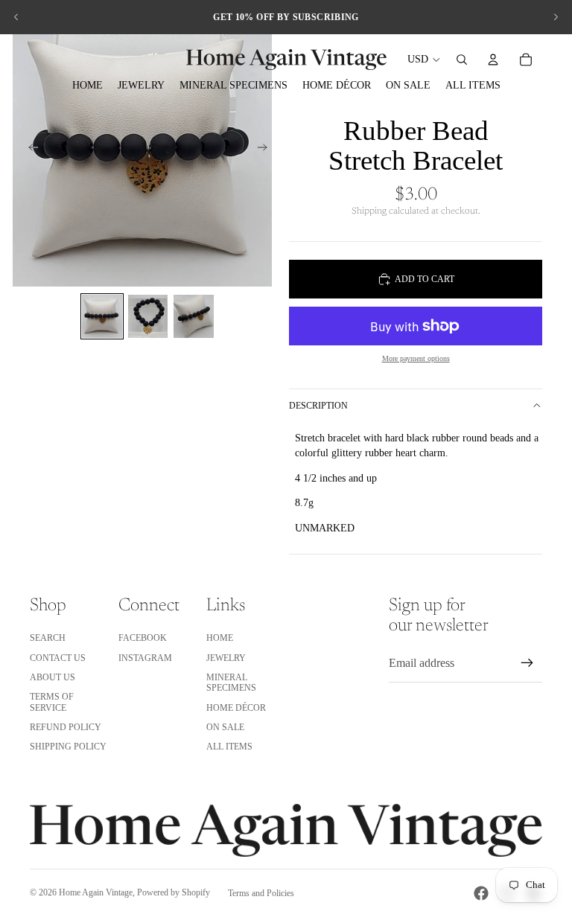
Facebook (142, 638)
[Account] (493, 59)
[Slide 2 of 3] (148, 316)
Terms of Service (52, 701)
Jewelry (226, 658)
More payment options (416, 358)
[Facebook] (481, 893)
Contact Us (58, 658)
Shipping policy (68, 746)
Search (48, 638)
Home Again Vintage (96, 892)
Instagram (145, 658)
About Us (52, 677)
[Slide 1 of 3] (102, 316)
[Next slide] (555, 17)
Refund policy (65, 727)
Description (318, 405)
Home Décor (236, 708)
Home (219, 638)
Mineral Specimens (231, 682)
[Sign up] (527, 663)
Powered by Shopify (173, 892)
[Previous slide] (16, 17)
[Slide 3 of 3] (194, 316)
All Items (229, 746)
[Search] (461, 59)
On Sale (225, 727)
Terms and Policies (261, 893)
